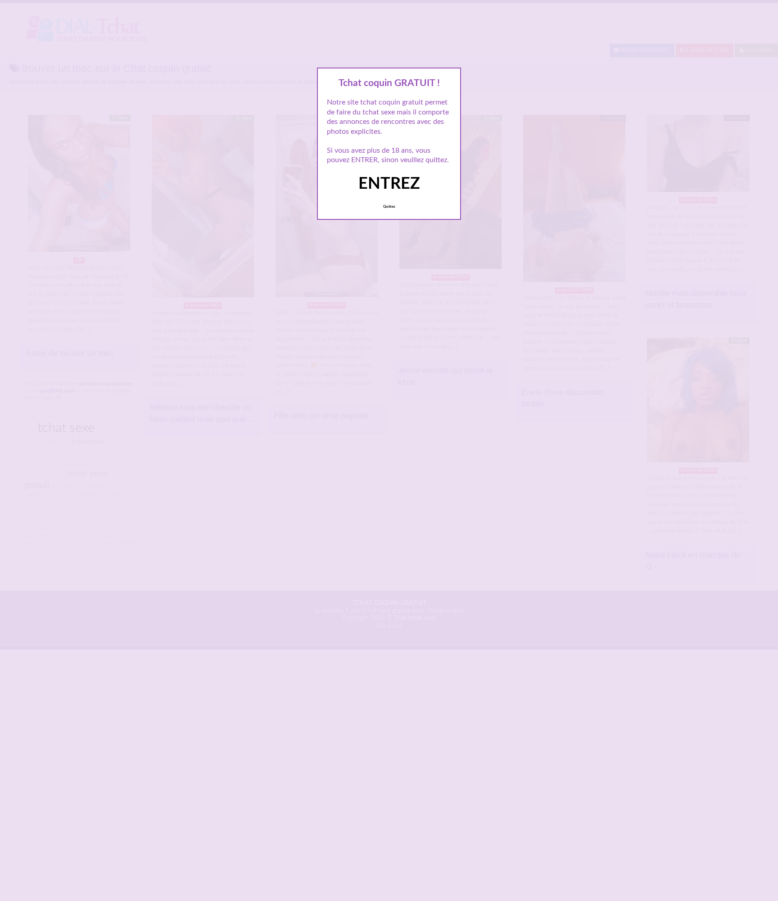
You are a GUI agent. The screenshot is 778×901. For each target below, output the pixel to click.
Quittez (389, 207)
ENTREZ (389, 184)
